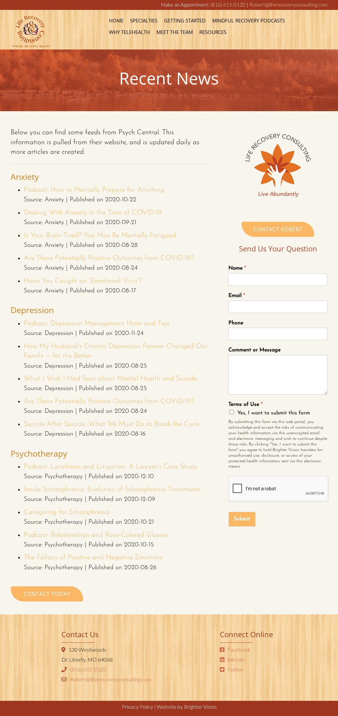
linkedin (235, 659)
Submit (242, 519)
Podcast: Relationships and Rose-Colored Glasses (96, 535)
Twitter (235, 669)
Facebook (238, 649)
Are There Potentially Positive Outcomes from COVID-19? (109, 258)
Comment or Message (254, 350)
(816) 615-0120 (228, 5)
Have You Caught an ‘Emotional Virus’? (83, 280)
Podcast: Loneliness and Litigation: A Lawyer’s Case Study (110, 466)
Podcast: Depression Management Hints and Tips (96, 323)
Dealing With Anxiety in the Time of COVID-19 (93, 212)
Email (236, 295)
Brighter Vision (200, 706)
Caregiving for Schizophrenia (67, 512)
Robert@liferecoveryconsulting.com (288, 5)
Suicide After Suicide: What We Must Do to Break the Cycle (112, 424)
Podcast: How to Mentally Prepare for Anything (94, 189)
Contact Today (47, 594)
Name (237, 268)
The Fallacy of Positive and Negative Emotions (94, 557)
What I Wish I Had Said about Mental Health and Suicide (110, 378)
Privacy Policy (137, 706)
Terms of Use (245, 404)
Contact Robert (278, 229)
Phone (235, 323)
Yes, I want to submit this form (273, 413)
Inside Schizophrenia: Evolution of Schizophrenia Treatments (112, 489)
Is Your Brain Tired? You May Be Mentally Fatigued (100, 235)
